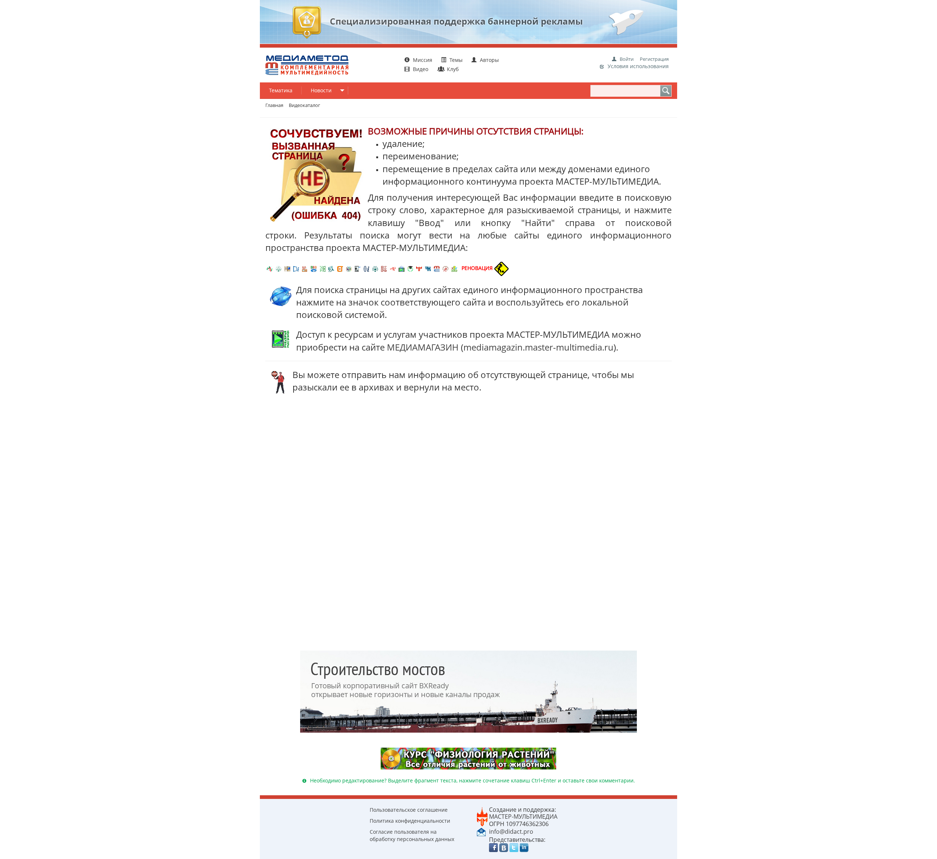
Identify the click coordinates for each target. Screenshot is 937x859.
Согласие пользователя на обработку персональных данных (412, 835)
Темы (456, 59)
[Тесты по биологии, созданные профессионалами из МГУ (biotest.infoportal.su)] (454, 267)
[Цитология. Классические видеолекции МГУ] (340, 267)
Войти (627, 59)
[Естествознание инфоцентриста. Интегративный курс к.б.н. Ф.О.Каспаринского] (278, 267)
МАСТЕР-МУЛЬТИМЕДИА (523, 816)
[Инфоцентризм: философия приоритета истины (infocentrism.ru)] (366, 267)
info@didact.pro (511, 831)
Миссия (421, 59)
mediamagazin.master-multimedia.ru (538, 347)
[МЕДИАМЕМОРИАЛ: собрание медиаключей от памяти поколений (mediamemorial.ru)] (445, 267)
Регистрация (654, 59)
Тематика (280, 90)
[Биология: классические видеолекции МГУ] (322, 267)
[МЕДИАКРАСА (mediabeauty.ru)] (392, 267)
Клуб (452, 69)
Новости (321, 90)
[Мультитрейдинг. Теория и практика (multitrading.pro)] (269, 267)
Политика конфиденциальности (410, 820)
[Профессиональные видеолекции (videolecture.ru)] (357, 267)
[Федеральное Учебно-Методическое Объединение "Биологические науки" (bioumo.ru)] (410, 267)
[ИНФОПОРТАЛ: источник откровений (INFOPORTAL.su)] (296, 267)
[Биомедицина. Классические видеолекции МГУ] (331, 267)
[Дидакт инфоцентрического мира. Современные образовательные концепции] (348, 267)
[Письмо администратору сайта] (481, 831)
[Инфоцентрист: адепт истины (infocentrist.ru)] (375, 267)
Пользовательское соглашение (409, 809)
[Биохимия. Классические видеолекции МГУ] (304, 267)
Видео (420, 69)
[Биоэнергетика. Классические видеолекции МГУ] (313, 267)
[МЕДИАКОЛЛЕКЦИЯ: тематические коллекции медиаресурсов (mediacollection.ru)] (384, 267)
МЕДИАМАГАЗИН (423, 347)
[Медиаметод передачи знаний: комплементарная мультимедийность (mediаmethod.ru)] (436, 267)
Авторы (488, 59)
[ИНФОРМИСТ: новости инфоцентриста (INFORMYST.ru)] (287, 267)
